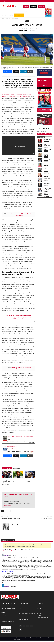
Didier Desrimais (46, 169)
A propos (39, 608)
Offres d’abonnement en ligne (8, 608)
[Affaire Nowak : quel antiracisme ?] (30, 474)
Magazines (49, 11)
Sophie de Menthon (46, 174)
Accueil (2, 18)
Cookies (39, 615)
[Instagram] (24, 626)
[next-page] (5, 487)
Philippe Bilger (47, 159)
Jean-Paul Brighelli (46, 154)
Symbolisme (32, 510)
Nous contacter (22, 611)
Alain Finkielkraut (47, 145)
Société (6, 18)
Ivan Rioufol (47, 183)
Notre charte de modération (8, 550)
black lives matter (14, 510)
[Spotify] (4, 1)
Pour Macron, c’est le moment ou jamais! (10, 518)
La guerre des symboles (27, 24)
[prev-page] (3, 487)
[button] (15, 7)
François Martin (23, 30)
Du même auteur (16, 468)
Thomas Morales (46, 194)
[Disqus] (27, 570)
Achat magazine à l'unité (7, 614)
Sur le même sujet (7, 468)
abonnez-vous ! (8, 505)
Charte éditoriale (41, 611)
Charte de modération (42, 617)
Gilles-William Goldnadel (47, 189)
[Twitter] (7, 1)
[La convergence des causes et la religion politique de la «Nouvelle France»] (7, 474)
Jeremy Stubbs (47, 178)
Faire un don (4, 617)
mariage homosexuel (24, 510)
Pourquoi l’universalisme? (47, 518)
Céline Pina (46, 164)
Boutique (10, 1)
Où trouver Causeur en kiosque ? (27, 613)
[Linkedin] (27, 626)
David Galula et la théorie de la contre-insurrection (20, 436)
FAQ (20, 608)
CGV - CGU (39, 613)
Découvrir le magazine (44, 109)
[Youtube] (20, 629)
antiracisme (7, 510)
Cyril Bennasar (47, 149)
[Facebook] (2, 1)
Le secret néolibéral (12, 446)
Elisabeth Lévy (47, 139)
